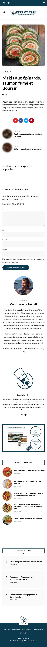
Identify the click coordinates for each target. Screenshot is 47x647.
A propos (7, 629)
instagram (3, 3)
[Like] (15, 120)
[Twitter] (26, 120)
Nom (4, 230)
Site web (4, 249)
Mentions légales (18, 629)
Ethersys (26, 638)
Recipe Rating (6, 204)
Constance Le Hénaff (23, 304)
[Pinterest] (31, 120)
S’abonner (23, 633)
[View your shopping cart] (43, 3)
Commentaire (6, 209)
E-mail (4, 240)
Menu (42, 12)
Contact (29, 629)
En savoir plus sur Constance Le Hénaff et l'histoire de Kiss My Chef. (23, 350)
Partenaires (38, 629)
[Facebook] (20, 120)
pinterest (8, 3)
